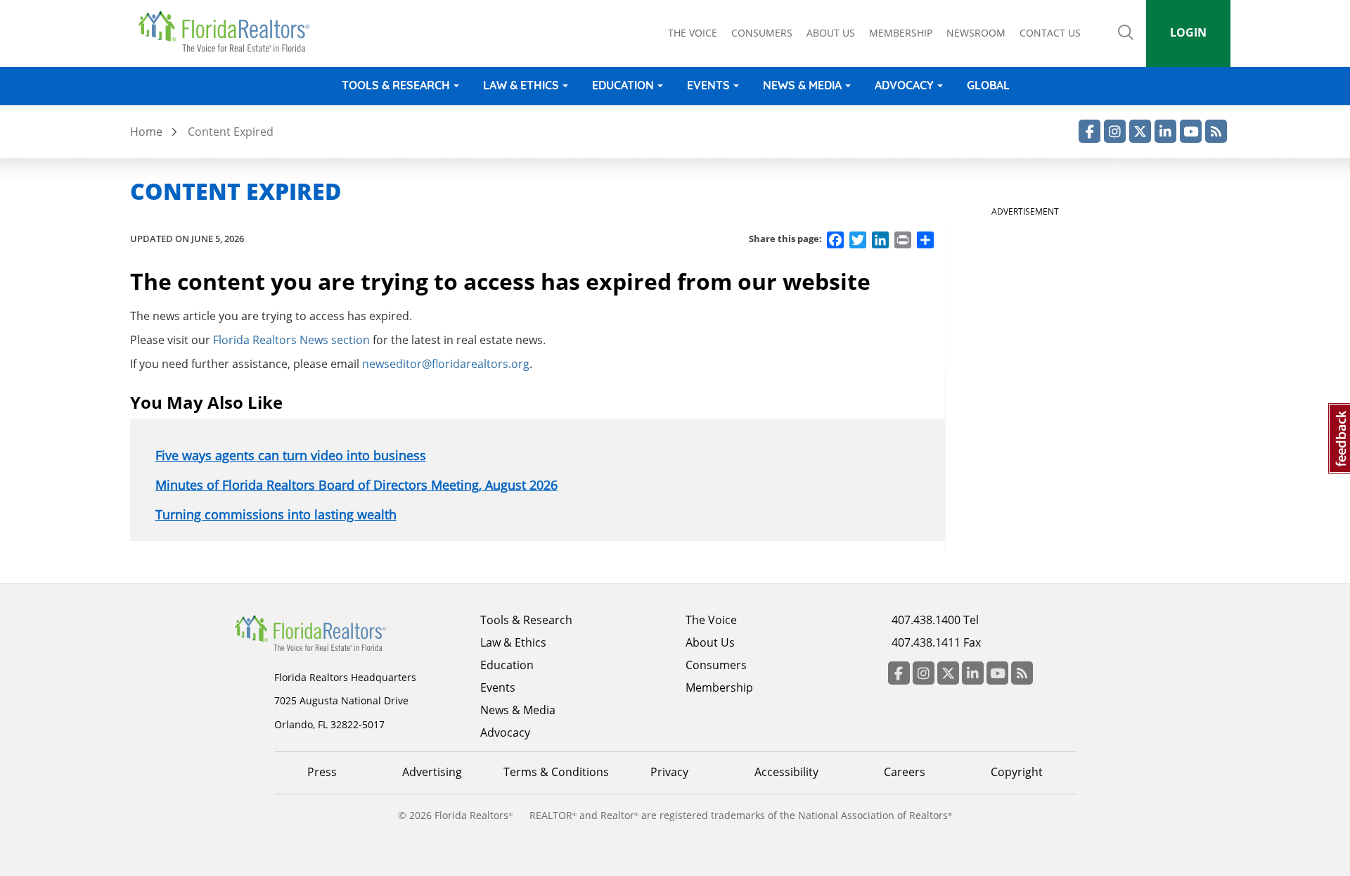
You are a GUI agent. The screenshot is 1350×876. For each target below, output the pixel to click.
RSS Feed (1216, 131)
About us (830, 32)
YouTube (1191, 131)
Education (623, 85)
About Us (710, 642)
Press (322, 772)
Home (146, 131)
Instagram (1115, 131)
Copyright (1017, 772)
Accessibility (786, 772)
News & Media (802, 85)
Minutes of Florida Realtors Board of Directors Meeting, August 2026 (356, 484)
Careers (904, 772)
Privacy (669, 772)
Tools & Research (396, 85)
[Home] (229, 32)
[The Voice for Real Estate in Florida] (332, 632)
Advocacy (904, 85)
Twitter (1140, 131)
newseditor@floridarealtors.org (445, 364)
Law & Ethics (521, 85)
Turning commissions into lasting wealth (276, 514)
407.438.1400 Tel (935, 620)
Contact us (1050, 32)
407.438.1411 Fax (936, 642)
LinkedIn (1165, 131)
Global (988, 85)
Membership (900, 32)
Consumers (761, 32)
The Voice (692, 32)
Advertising (432, 772)
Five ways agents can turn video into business (290, 455)
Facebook (1089, 131)
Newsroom (975, 32)
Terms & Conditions (556, 772)
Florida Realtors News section (291, 340)
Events (708, 85)
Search (1125, 42)
